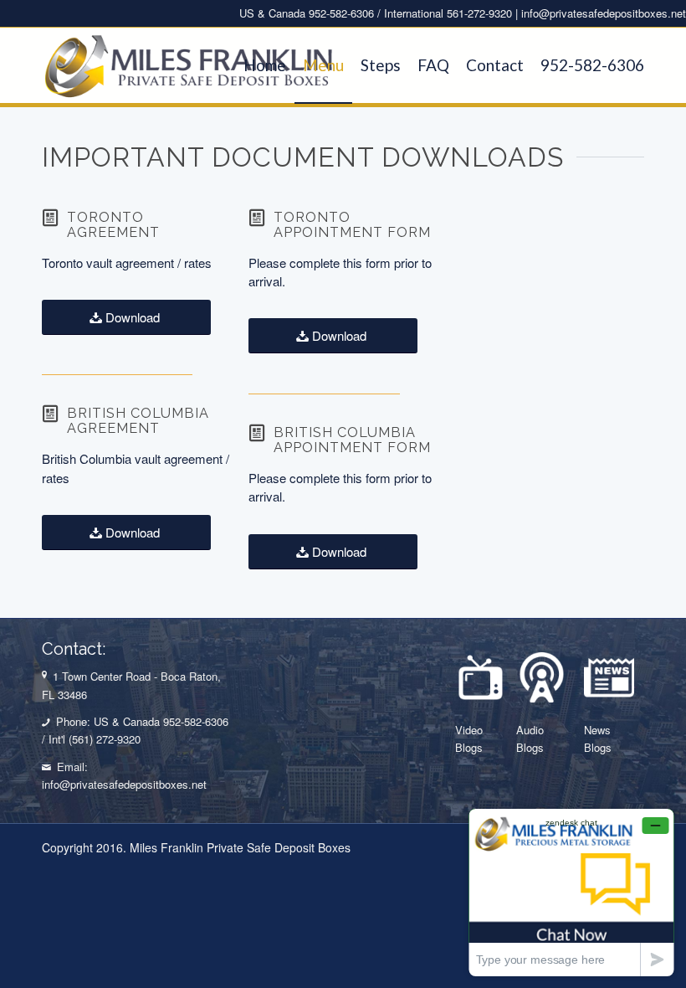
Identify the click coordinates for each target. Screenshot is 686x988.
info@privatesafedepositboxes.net (603, 13)
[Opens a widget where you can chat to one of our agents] (571, 892)
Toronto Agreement (113, 224)
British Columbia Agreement (137, 420)
